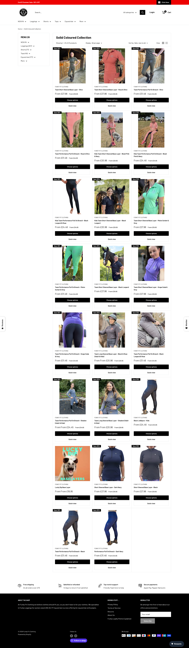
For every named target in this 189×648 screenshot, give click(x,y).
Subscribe (148, 621)
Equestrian (69, 21)
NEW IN (21, 21)
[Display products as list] (167, 43)
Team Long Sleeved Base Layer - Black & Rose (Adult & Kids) (110, 355)
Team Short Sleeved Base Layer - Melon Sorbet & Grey (151, 222)
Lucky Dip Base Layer (62, 487)
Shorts (46, 21)
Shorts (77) (25, 50)
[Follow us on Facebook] (71, 635)
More (81, 21)
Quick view (72, 106)
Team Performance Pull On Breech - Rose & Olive (72, 154)
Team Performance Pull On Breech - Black (70, 551)
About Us (111, 615)
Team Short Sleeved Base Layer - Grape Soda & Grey (150, 288)
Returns (111, 612)
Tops (57, 21)
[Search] (142, 12)
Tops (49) (24, 53)
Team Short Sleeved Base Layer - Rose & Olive (110, 90)
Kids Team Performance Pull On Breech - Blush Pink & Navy (150, 155)
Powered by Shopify (24, 634)
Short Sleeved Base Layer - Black (146, 487)
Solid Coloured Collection (32, 29)
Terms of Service (114, 608)
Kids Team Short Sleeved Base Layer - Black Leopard (110, 222)
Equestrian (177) (27, 57)
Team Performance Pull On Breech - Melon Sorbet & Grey (70, 288)
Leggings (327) (26, 46)
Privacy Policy (113, 604)
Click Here (165, 2)
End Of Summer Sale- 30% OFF (29, 2)
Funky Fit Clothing (61, 87)
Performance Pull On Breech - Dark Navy (108, 551)
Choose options (72, 100)
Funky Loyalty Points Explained (119, 619)
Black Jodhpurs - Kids (141, 421)
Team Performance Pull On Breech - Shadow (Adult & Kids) (70, 422)
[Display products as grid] (163, 43)
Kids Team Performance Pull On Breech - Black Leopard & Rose (71, 222)
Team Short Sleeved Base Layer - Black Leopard (111, 287)
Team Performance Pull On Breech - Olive (148, 90)
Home (20, 29)
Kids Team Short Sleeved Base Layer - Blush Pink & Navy (111, 155)
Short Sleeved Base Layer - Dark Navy (108, 487)
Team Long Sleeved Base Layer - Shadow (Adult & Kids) (111, 422)
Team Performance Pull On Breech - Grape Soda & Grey (72, 355)
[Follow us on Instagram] (75, 635)
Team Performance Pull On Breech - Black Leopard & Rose (149, 355)
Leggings (33, 21)
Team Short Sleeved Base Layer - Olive (69, 90)
